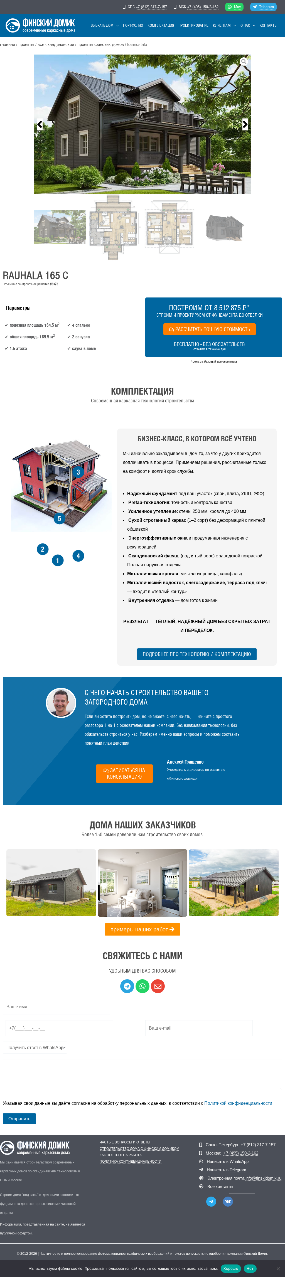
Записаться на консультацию (126, 773)
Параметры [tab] (18, 308)
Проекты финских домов (100, 44)
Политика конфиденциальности (130, 1161)
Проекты (26, 44)
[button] (116, 25)
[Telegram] (211, 1202)
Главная (7, 44)
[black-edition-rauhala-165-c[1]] (142, 124)
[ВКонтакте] (228, 1202)
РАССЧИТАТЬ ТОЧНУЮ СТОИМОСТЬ (212, 329)
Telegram (266, 6)
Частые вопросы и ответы (125, 1142)
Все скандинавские (56, 44)
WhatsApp (239, 1161)
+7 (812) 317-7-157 (151, 6)
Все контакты (220, 1186)
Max (237, 6)
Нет (250, 1268)
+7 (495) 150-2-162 (202, 6)
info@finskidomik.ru (263, 1178)
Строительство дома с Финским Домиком (139, 1149)
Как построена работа (121, 1155)
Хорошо (230, 1268)
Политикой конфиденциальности (238, 1103)
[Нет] (278, 1268)
